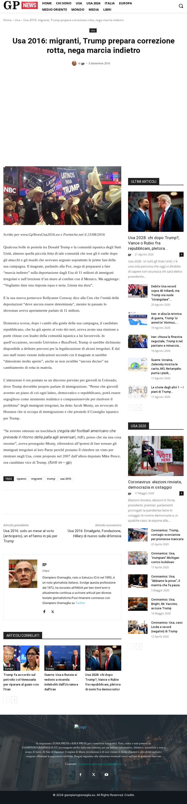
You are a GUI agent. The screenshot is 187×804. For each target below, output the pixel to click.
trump (51, 478)
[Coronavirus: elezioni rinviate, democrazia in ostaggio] (156, 456)
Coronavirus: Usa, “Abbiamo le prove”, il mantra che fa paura (165, 581)
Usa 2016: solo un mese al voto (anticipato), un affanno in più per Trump (30, 536)
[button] (180, 5)
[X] (19, 502)
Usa (17, 20)
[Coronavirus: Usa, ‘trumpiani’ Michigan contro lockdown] (138, 558)
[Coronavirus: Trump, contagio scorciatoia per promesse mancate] (138, 535)
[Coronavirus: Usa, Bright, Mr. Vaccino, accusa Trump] (138, 604)
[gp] (75, 63)
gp (82, 63)
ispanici (21, 478)
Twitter (80, 603)
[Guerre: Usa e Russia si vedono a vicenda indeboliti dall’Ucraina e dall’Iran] (62, 658)
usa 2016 (65, 478)
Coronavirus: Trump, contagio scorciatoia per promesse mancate (167, 535)
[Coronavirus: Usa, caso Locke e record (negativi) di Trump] (138, 627)
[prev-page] (6, 700)
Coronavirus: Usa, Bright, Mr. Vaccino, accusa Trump (164, 604)
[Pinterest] (31, 502)
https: (46, 570)
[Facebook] (8, 502)
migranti (36, 478)
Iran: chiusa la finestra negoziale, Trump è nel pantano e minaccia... (167, 341)
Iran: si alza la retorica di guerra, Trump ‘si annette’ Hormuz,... (166, 318)
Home (7, 20)
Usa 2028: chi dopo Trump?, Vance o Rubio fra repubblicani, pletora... (153, 243)
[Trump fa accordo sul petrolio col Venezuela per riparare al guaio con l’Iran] (21, 658)
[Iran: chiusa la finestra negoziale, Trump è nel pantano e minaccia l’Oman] (138, 341)
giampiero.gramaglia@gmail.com (100, 764)
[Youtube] (106, 774)
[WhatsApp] (42, 502)
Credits (129, 795)
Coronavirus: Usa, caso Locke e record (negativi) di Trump (167, 627)
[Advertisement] (93, 107)
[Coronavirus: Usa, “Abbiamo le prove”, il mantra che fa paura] (138, 581)
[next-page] (14, 700)
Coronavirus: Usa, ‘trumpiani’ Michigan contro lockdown (165, 558)
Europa (9, 668)
